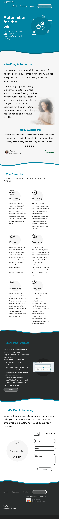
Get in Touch (45, 6)
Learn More (11, 389)
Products (23, 6)
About (14, 6)
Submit (45, 469)
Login (32, 6)
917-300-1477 (17, 450)
